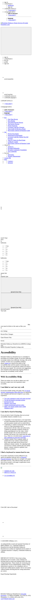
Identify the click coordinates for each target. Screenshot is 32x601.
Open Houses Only (6, 337)
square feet (4, 273)
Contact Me (7, 158)
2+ (7, 249)
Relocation (11, 154)
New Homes (11, 121)
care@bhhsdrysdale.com (7, 598)
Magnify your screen (10, 403)
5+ (7, 255)
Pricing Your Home (13, 134)
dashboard (11, 5)
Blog (5, 159)
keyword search (5, 309)
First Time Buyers (13, 119)
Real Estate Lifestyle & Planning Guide (19, 130)
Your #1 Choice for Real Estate (16, 140)
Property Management (14, 156)
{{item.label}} (12, 10)
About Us (10, 146)
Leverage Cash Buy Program (16, 127)
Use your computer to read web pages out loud (17, 398)
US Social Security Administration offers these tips (15, 391)
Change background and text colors (14, 405)
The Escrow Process (13, 124)
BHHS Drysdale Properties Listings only (12, 347)
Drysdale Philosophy (14, 148)
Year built (3, 311)
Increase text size (9, 401)
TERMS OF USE (9, 471)
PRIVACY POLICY (10, 472)
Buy (5, 117)
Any (7, 246)
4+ (7, 253)
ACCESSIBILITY (9, 475)
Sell (5, 132)
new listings (4, 331)
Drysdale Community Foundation (17, 150)
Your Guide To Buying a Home (17, 129)
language (10, 163)
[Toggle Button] (16, 41)
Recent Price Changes (7, 334)
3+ (7, 251)
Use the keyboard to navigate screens (14, 400)
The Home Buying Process (15, 122)
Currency (10, 161)
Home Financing (12, 125)
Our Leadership (12, 151)
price (2, 239)
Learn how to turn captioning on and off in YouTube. (17, 436)
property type (4, 276)
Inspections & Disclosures (15, 135)
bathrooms (4, 258)
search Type (4, 238)
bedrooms (3, 243)
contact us (7, 363)
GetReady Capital (13, 142)
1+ (7, 248)
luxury (2, 340)
